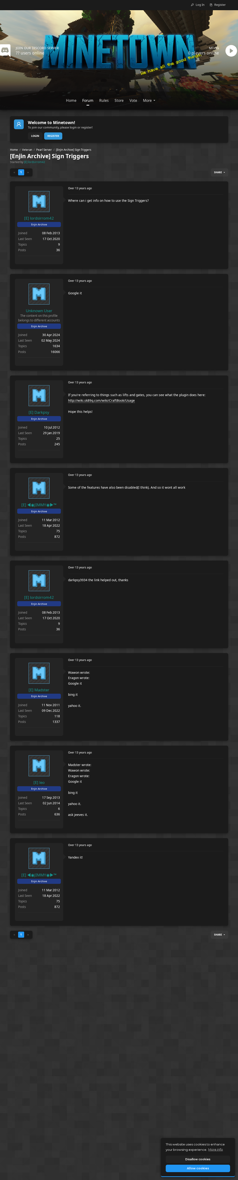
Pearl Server (44, 149)
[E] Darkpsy (39, 412)
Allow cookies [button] (198, 1168)
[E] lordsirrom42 (34, 162)
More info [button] (215, 1149)
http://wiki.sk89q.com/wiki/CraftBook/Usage (101, 400)
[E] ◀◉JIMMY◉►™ (38, 504)
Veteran (27, 149)
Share (218, 172)
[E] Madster (39, 690)
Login (35, 136)
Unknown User (39, 310)
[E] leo (39, 782)
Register (53, 136)
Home (14, 149)
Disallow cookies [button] (197, 1159)
